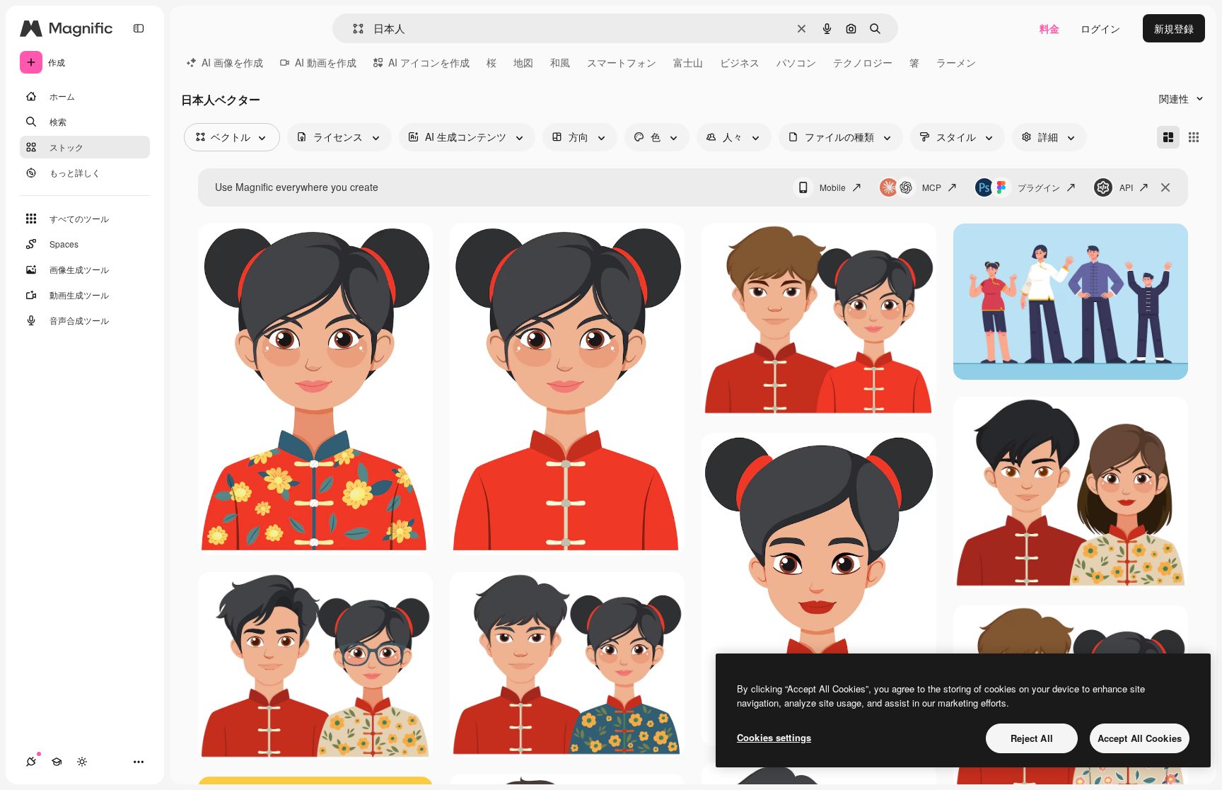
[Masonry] (1168, 137)
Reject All (1032, 738)
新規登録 (1174, 28)
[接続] (31, 761)
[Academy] (56, 761)
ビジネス (740, 62)
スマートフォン (621, 62)
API (1126, 187)
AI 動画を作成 (325, 62)
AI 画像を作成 (232, 62)
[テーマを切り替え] (82, 761)
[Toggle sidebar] (138, 28)
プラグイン (1039, 187)
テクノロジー (862, 62)
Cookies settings (774, 737)
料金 (1049, 28)
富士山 (688, 62)
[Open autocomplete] (352, 28)
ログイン (1100, 28)
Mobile (833, 187)
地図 (523, 62)
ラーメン (956, 62)
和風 (560, 62)
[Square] (1193, 137)
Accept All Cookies (1140, 738)
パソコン (796, 62)
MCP (931, 187)
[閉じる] (1165, 187)
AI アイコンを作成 (429, 62)
